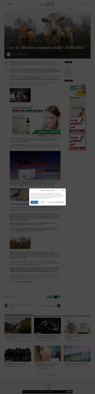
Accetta (34, 202)
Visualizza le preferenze (56, 202)
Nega (42, 202)
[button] (63, 190)
